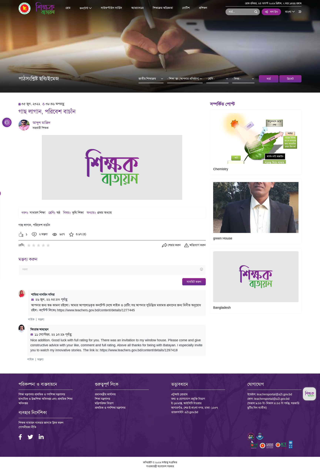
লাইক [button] (31, 319)
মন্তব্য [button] (41, 319)
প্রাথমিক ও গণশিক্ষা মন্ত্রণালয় (110, 407)
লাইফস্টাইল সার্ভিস (111, 7)
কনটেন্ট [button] (84, 8)
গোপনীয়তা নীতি (27, 427)
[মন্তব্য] (112, 269)
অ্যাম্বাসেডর (137, 7)
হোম (68, 7)
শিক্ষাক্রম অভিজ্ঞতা (163, 7)
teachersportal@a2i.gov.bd (274, 394)
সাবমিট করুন (194, 281)
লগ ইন (274, 11)
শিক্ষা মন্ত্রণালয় (102, 398)
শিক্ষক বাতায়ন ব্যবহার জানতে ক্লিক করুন (41, 422)
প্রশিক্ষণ (203, 7)
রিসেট (290, 78)
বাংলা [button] (288, 11)
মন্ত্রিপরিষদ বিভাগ (104, 403)
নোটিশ (186, 7)
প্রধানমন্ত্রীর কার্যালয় (105, 394)
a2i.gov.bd (191, 412)
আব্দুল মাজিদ (41, 123)
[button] (21, 234)
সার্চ (269, 78)
